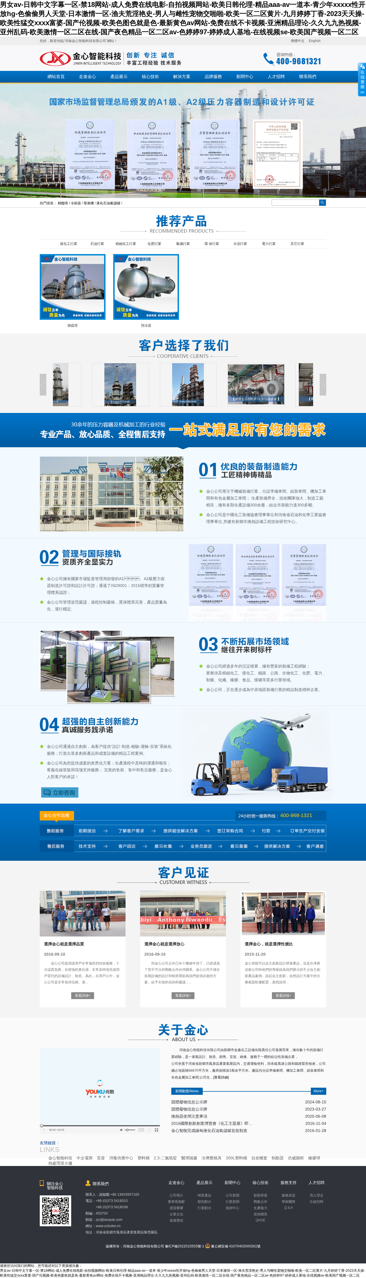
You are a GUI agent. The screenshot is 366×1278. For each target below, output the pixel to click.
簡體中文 (298, 41)
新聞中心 (244, 76)
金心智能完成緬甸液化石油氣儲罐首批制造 (248, 1130)
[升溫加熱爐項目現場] (81, 384)
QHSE (260, 1220)
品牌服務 (213, 76)
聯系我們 (307, 76)
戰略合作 (260, 1202)
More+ (319, 1091)
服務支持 (289, 1182)
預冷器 (146, 326)
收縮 (362, 80)
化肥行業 (154, 244)
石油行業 (97, 244)
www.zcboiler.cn (108, 1226)
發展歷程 (176, 1221)
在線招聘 (316, 1202)
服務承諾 (288, 1195)
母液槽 (88, 203)
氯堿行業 (183, 244)
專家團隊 (288, 1202)
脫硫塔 (72, 326)
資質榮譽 (176, 1208)
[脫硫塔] (72, 317)
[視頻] (100, 1133)
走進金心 (87, 76)
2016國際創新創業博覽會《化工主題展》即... (248, 1123)
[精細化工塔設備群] (149, 384)
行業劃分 (204, 1208)
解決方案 (181, 76)
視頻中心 (232, 1208)
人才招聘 (276, 76)
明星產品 (204, 1195)
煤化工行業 (68, 244)
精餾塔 (63, 203)
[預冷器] (146, 317)
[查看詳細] (221, 1077)
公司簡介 (176, 1195)
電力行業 (269, 244)
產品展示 (119, 76)
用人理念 (316, 1195)
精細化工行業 (126, 244)
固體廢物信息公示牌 (248, 1102)
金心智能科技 (60, 1158)
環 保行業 (211, 244)
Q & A (288, 1208)
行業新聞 (232, 1202)
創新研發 (260, 1195)
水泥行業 (240, 244)
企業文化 (176, 1214)
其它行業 (297, 244)
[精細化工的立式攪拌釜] (284, 384)
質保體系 (260, 1214)
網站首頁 (56, 76)
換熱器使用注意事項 (248, 1116)
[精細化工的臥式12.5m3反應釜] (216, 384)
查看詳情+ (83, 996)
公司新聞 (232, 1195)
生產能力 (260, 1208)
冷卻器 (76, 203)
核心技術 (150, 76)
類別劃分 (204, 1202)
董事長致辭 (176, 1202)
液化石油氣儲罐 (108, 203)
